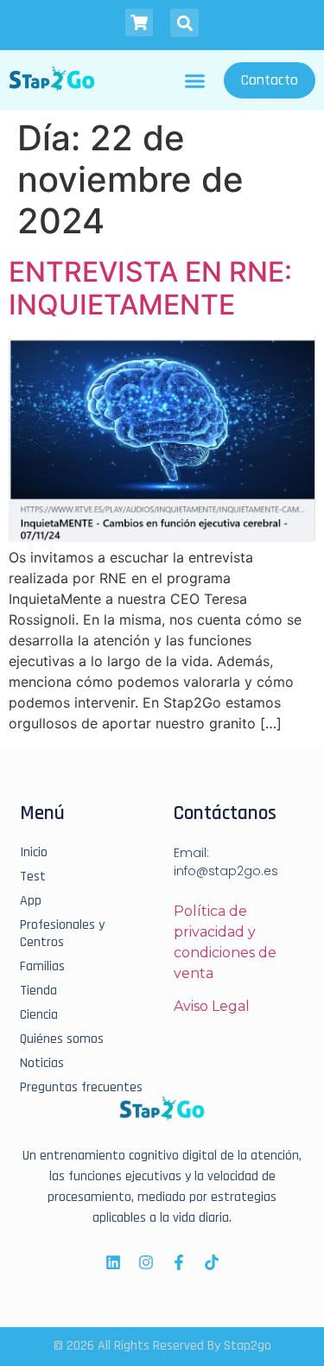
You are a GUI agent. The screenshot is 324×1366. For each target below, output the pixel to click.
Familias (42, 966)
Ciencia (39, 1015)
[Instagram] (146, 1262)
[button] (184, 23)
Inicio (34, 852)
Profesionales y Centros (62, 934)
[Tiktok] (211, 1262)
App (30, 901)
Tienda (38, 991)
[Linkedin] (113, 1262)
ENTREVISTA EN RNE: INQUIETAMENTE (150, 288)
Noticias (42, 1063)
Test (33, 877)
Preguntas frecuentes (81, 1087)
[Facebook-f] (179, 1262)
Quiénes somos (62, 1039)
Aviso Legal (212, 1006)
